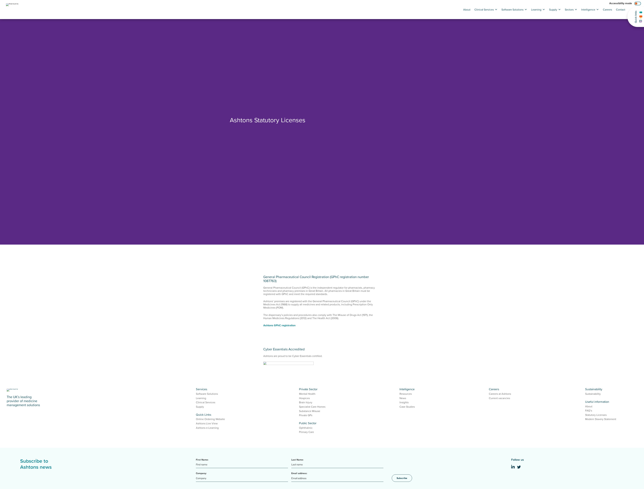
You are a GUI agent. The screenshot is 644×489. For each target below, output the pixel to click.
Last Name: (297, 459)
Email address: (299, 473)
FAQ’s (588, 410)
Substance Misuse (309, 411)
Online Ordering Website (210, 419)
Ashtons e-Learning (207, 428)
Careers (607, 9)
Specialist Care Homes (312, 406)
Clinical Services (484, 9)
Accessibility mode (620, 3)
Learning (536, 9)
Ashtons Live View (207, 423)
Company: (201, 473)
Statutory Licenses (596, 415)
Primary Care (306, 432)
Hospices (304, 398)
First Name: (202, 459)
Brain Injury (305, 402)
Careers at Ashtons (500, 394)
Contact (620, 9)
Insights (404, 402)
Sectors (569, 9)
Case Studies (407, 406)
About (466, 9)
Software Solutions (512, 9)
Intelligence (588, 9)
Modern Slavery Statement (600, 419)
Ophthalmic (306, 428)
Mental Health (307, 394)
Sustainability (593, 394)
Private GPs (305, 415)
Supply (553, 9)
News (402, 398)
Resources (405, 394)
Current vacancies (499, 398)
